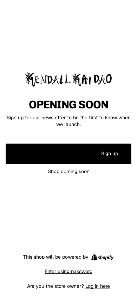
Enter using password (68, 271)
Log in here (97, 286)
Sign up (109, 153)
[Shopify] (102, 257)
